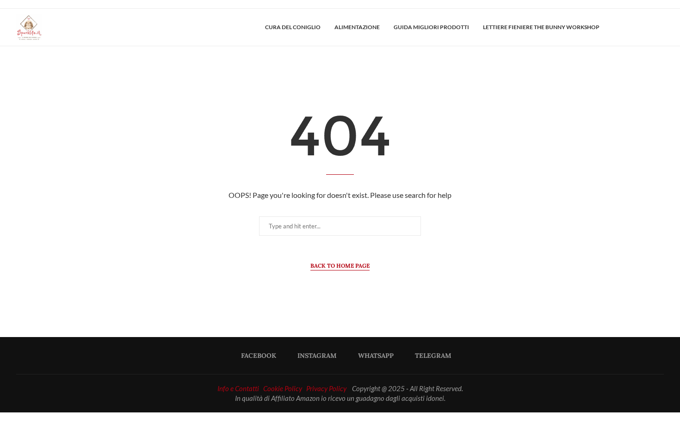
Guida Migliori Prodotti (431, 27)
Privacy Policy (326, 388)
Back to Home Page (340, 265)
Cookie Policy (282, 388)
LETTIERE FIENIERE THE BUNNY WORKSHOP (541, 27)
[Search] (659, 27)
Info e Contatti (238, 388)
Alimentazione (357, 27)
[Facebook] (630, 27)
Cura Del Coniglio (293, 27)
